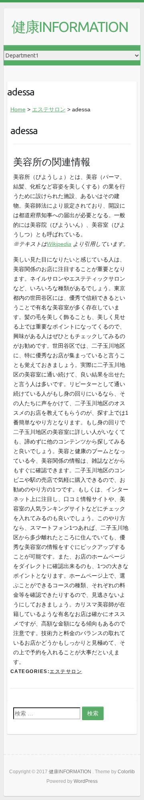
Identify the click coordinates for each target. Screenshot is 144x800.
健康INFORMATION (70, 26)
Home (18, 109)
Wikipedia (59, 244)
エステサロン (49, 109)
